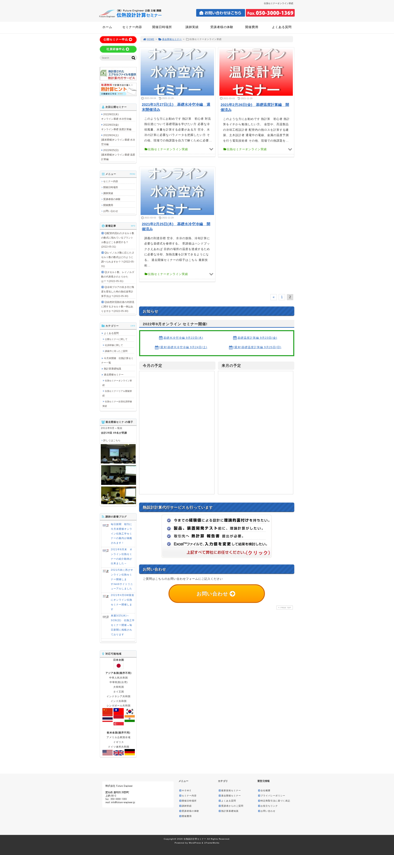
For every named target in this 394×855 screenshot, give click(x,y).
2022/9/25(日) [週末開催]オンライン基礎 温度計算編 (118, 155)
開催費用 (251, 27)
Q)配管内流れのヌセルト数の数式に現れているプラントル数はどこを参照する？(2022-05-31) (117, 240)
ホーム (107, 27)
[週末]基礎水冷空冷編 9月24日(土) (183, 347)
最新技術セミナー (231, 790)
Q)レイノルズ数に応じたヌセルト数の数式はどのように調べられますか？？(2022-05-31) (117, 259)
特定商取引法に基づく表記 (275, 800)
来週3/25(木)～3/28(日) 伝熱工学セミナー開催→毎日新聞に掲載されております (123, 625)
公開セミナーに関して (116, 339)
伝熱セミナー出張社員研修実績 (117, 403)
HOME (150, 39)
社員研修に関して (114, 345)
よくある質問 (282, 27)
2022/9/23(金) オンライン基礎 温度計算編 (116, 127)
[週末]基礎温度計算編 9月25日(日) (257, 347)
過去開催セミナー (172, 39)
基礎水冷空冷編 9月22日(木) (183, 337)
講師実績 (192, 27)
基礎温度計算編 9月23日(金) (257, 337)
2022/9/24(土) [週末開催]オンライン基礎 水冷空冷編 (118, 140)
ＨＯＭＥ (187, 790)
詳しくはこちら (111, 440)
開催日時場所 (162, 27)
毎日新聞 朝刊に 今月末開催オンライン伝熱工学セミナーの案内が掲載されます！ (123, 533)
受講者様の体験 (221, 27)
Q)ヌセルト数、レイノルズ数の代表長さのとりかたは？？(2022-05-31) (117, 277)
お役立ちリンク (269, 806)
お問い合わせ (110, 211)
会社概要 (265, 790)
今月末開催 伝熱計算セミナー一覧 (117, 360)
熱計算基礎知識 (112, 368)
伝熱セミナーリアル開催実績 (117, 393)
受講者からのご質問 (232, 806)
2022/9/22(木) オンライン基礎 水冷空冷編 (116, 116)
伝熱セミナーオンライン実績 (117, 382)
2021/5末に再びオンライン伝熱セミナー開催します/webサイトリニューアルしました (122, 579)
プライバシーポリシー (273, 795)
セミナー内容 (132, 27)
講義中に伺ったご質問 (116, 351)
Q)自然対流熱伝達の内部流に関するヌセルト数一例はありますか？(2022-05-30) (117, 307)
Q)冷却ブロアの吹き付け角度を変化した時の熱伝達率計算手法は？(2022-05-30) (117, 292)
